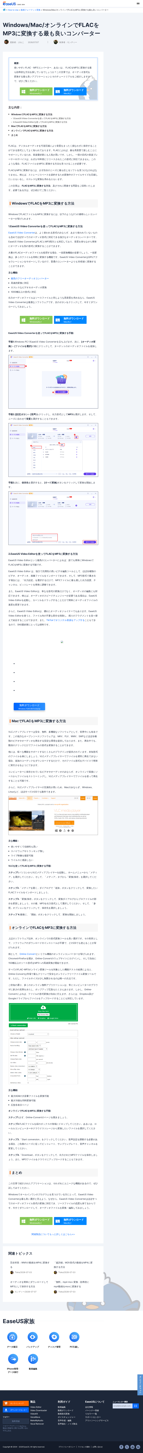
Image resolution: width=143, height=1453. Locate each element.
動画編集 (62, 1407)
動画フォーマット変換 (30, 10)
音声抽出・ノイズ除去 (67, 1424)
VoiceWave (35, 1417)
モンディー (72, 42)
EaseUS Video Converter (21, 232)
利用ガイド (64, 1401)
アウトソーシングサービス (97, 1420)
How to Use (13, 10)
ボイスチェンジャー (66, 1417)
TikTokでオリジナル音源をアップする (65, 620)
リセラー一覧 (91, 1414)
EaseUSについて (95, 1401)
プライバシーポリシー (67, 1447)
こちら (8, 1430)
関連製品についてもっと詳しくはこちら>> (53, 1234)
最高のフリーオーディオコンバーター (30, 278)
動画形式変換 (64, 1414)
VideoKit (34, 1414)
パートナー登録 (92, 1410)
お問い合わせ (98, 1447)
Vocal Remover (37, 1424)
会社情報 (89, 1407)
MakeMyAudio (36, 1420)
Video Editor (35, 1407)
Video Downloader (38, 1410)
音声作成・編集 (65, 1420)
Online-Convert (28, 954)
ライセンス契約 (84, 1447)
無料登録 (16, 1421)
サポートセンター (93, 1417)
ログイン (23, 1426)
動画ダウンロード (65, 1410)
